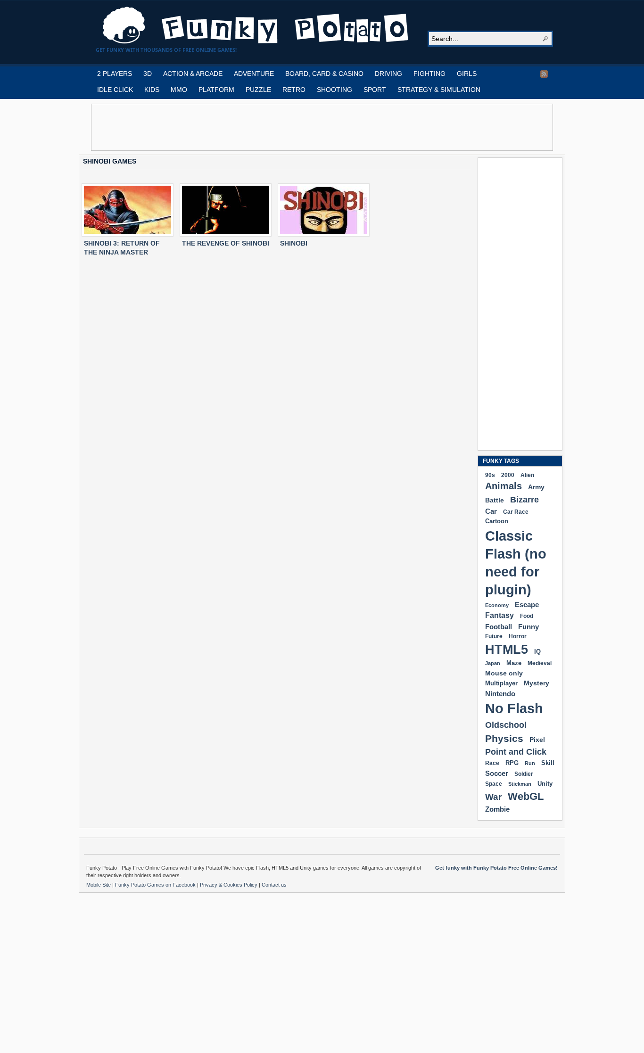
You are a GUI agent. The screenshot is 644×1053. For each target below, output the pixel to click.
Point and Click (515, 752)
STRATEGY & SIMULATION (438, 89)
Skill (547, 762)
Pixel (537, 739)
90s (490, 475)
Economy (497, 605)
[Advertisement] (322, 127)
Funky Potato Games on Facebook (156, 885)
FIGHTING (429, 73)
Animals (503, 486)
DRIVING (388, 73)
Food (526, 616)
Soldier (523, 774)
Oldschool (506, 725)
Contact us (274, 885)
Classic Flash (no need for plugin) (515, 562)
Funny (528, 627)
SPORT (374, 89)
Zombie (497, 809)
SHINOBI (293, 243)
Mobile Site (99, 885)
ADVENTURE (254, 73)
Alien (527, 475)
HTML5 (506, 649)
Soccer (496, 773)
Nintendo (500, 694)
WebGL (526, 796)
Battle (494, 500)
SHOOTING (334, 89)
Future (494, 636)
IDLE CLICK (115, 89)
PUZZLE (258, 89)
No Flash (514, 708)
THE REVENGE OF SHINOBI (225, 243)
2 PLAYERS (114, 73)
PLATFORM (216, 89)
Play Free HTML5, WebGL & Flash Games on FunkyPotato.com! (256, 25)
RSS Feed (544, 74)
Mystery (536, 683)
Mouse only (504, 673)
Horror (518, 636)
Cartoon (496, 521)
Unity (545, 783)
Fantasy (499, 615)
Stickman (519, 784)
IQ (537, 652)
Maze (513, 663)
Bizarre (524, 499)
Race (492, 763)
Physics (504, 738)
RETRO (293, 89)
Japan (492, 663)
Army (536, 487)
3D (147, 73)
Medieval (540, 663)
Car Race (515, 512)
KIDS (151, 89)
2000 (507, 475)
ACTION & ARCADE (193, 73)
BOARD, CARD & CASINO (324, 73)
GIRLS (467, 73)
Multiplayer (501, 683)
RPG (512, 762)
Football (498, 627)
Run (530, 763)
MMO (179, 89)
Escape (527, 605)
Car (491, 511)
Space (493, 784)
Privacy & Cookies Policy (229, 885)
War (493, 797)
